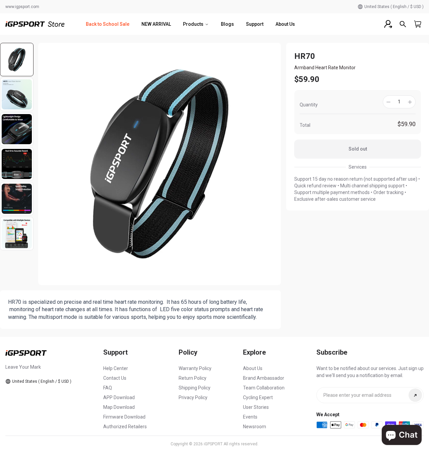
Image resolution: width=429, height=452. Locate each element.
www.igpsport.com (22, 6)
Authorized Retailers (125, 426)
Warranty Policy (195, 368)
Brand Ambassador (263, 378)
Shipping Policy (194, 387)
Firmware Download (124, 417)
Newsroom (254, 426)
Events (250, 417)
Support (254, 24)
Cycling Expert (258, 397)
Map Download (119, 407)
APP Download (119, 397)
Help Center (115, 368)
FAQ (107, 387)
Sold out (358, 149)
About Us (285, 24)
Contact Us (114, 378)
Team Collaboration (264, 387)
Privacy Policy (193, 397)
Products (193, 24)
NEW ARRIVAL (156, 24)
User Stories (256, 407)
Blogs (227, 24)
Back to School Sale (107, 24)
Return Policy (192, 378)
